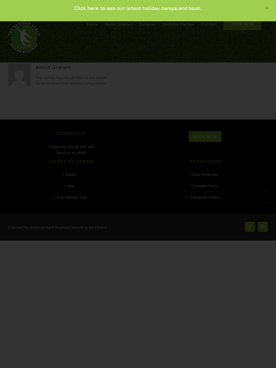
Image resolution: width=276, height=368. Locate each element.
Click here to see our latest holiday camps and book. (138, 8)
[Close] (267, 7)
